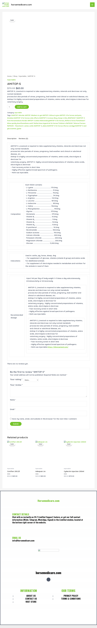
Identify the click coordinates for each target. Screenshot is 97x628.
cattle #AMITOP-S (35, 126)
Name (13, 400)
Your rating (16, 379)
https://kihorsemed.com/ (58, 347)
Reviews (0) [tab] (23, 138)
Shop (15, 76)
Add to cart (21, 107)
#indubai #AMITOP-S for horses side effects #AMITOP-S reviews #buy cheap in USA (37, 118)
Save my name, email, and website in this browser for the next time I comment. (44, 419)
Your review (16, 385)
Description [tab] (12, 138)
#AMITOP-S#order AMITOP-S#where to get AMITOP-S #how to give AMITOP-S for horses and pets (46, 115)
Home (9, 76)
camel (26, 126)
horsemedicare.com (21, 4)
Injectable (22, 76)
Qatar (19, 128)
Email (12, 409)
